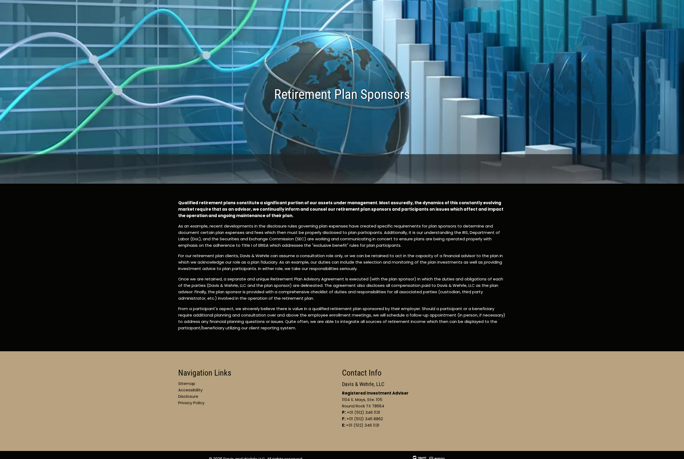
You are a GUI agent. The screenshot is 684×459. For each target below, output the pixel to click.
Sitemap (186, 383)
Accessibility (190, 390)
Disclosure (188, 396)
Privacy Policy (191, 403)
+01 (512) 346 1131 (362, 425)
